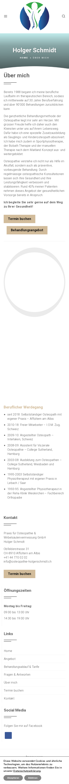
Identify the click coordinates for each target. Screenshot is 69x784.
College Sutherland (39, 449)
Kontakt (9, 698)
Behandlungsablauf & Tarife (21, 667)
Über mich (10, 683)
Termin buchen (14, 691)
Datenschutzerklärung (26, 771)
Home (24, 57)
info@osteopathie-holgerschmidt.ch (28, 561)
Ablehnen (33, 777)
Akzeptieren (13, 777)
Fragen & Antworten (17, 675)
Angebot (9, 659)
